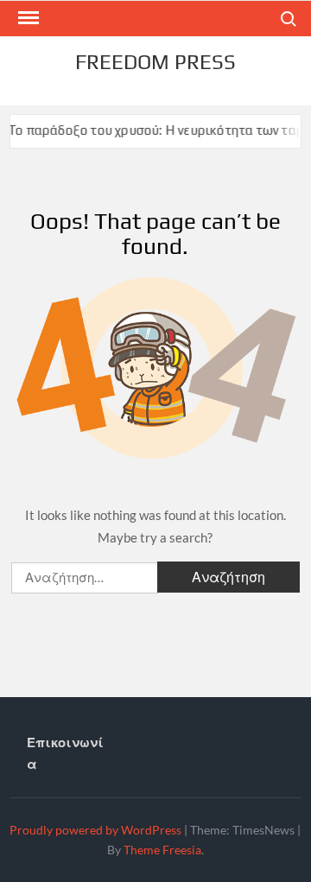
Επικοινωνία (65, 753)
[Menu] (27, 18)
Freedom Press (155, 61)
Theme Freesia (162, 849)
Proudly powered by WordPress (95, 829)
